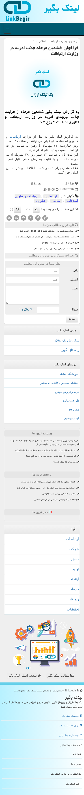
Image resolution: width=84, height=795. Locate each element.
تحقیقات (73, 609)
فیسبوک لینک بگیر (70, 716)
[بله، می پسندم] (36, 209)
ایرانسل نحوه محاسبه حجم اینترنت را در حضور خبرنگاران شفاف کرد (46, 237)
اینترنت (74, 579)
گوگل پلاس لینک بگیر (69, 725)
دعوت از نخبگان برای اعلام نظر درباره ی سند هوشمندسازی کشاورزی (46, 450)
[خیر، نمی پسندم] (17, 209)
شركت (74, 549)
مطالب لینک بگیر (58, 675)
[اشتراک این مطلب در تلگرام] (45, 217)
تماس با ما (76, 764)
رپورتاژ (74, 599)
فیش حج (74, 409)
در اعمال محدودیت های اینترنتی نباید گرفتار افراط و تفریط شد (48, 231)
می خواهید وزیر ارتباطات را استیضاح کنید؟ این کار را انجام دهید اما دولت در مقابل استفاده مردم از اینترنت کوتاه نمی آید (44, 442)
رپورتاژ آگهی (70, 350)
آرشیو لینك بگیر (73, 784)
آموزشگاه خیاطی (68, 374)
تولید (75, 569)
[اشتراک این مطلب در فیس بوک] (38, 217)
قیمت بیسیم (71, 418)
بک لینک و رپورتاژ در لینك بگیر (65, 773)
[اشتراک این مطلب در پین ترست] (23, 217)
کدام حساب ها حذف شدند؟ (66, 462)
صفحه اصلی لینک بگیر (23, 675)
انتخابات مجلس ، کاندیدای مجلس (59, 382)
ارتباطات (15, 136)
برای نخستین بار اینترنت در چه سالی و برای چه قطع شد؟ (52, 456)
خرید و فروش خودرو (67, 391)
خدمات (74, 589)
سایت (56, 200)
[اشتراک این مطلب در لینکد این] (16, 217)
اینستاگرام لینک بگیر (69, 735)
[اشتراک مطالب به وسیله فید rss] (9, 217)
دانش (75, 559)
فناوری (40, 200)
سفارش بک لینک (67, 340)
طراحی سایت (70, 400)
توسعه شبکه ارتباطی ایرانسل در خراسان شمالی (55, 248)
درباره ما (77, 754)
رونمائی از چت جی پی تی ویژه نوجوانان (59, 242)
